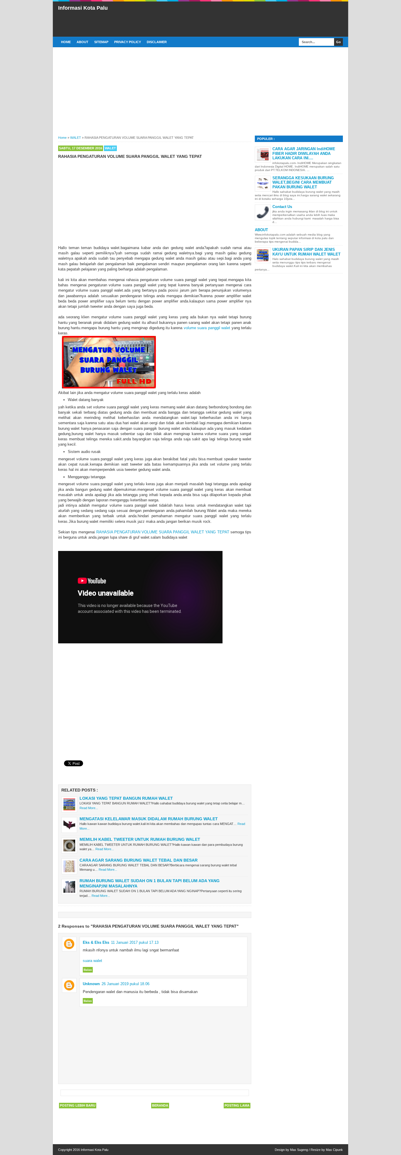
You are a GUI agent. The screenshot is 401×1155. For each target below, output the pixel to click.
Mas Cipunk (334, 1149)
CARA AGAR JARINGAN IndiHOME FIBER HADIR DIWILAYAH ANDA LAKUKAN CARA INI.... (303, 153)
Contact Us (282, 206)
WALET (110, 148)
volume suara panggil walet (207, 328)
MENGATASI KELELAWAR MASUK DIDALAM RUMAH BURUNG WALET (149, 818)
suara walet (92, 960)
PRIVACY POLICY (127, 42)
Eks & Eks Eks (96, 942)
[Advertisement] (236, 18)
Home (66, 42)
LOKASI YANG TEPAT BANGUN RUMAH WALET (126, 798)
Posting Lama (237, 1105)
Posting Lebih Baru (77, 1105)
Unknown (91, 984)
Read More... (89, 808)
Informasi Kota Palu (83, 8)
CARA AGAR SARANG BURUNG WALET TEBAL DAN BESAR (139, 860)
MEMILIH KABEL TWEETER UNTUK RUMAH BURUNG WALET (140, 839)
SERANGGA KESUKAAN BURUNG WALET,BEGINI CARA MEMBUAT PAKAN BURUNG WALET (303, 182)
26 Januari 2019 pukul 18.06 (125, 984)
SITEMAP (101, 42)
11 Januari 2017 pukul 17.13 (135, 942)
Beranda (160, 1105)
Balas (88, 969)
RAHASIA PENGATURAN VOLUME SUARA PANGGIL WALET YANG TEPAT (162, 532)
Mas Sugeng (299, 1149)
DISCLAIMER (157, 42)
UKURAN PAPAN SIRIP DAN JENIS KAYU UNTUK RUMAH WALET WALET (306, 251)
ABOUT (82, 42)
